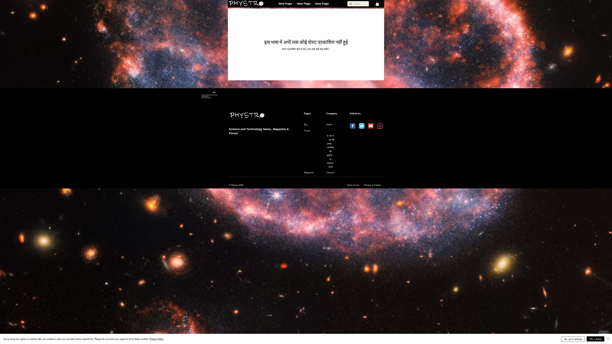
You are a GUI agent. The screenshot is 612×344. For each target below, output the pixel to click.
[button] (377, 4)
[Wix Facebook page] (352, 126)
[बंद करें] (608, 338)
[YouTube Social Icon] (371, 126)
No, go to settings (573, 338)
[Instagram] (380, 126)
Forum (307, 130)
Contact (330, 172)
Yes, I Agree (595, 338)
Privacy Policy (156, 338)
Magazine (309, 172)
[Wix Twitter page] (361, 126)
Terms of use (353, 185)
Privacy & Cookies (372, 185)
